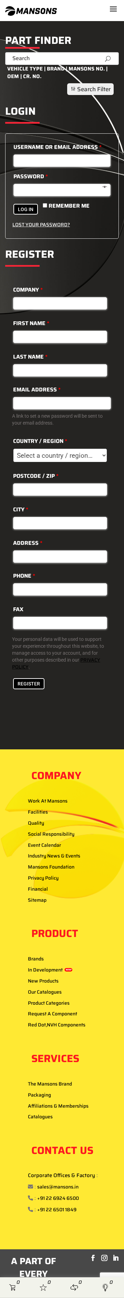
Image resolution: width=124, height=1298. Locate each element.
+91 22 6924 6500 (58, 1198)
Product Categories (49, 1003)
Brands (36, 959)
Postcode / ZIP (36, 476)
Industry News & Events (54, 856)
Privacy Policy (43, 878)
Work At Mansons (48, 801)
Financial (38, 889)
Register (29, 683)
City (20, 509)
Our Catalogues (45, 992)
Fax (18, 609)
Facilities (38, 812)
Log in (25, 209)
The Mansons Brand (50, 1084)
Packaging (39, 1095)
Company (28, 289)
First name (31, 323)
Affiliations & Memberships (58, 1106)
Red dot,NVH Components (56, 1025)
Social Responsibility (51, 834)
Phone (24, 575)
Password (30, 176)
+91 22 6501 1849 (56, 1209)
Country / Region (40, 441)
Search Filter (90, 89)
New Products (43, 981)
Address (27, 543)
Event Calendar (44, 845)
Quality (36, 823)
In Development (50, 970)
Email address (37, 389)
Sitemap (37, 900)
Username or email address (57, 147)
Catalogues (40, 1116)
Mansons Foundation (51, 867)
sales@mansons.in (58, 1187)
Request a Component (52, 1013)
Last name (30, 356)
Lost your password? (41, 224)
